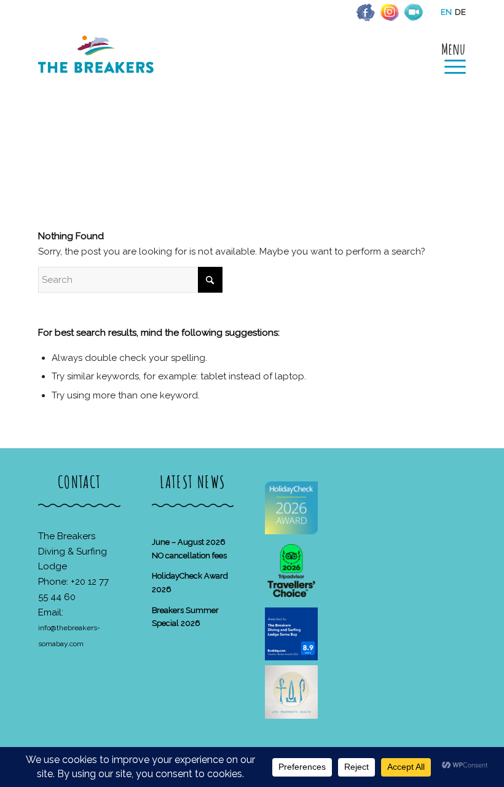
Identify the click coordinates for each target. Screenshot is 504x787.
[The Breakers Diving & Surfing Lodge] (98, 67)
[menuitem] (449, 56)
